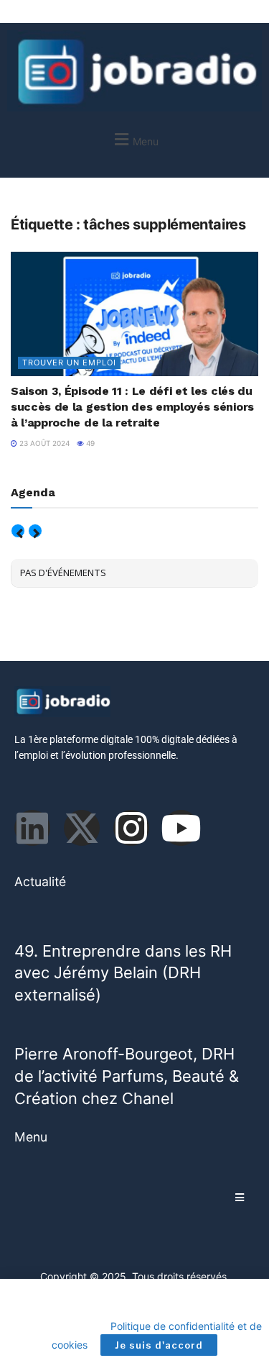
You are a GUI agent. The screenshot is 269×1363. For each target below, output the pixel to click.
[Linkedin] (32, 828)
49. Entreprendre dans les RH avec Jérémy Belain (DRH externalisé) (123, 973)
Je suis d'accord (159, 1345)
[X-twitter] (82, 828)
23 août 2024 (43, 443)
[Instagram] (131, 828)
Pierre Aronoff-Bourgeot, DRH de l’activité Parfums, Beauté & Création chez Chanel (126, 1075)
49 (89, 443)
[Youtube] (181, 828)
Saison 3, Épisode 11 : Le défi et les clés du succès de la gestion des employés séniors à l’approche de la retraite (132, 407)
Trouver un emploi (69, 362)
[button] (134, 139)
